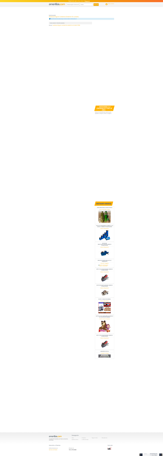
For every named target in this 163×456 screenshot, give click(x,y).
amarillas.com (57, 4)
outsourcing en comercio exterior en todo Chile (66, 25)
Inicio (73, 437)
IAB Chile (109, 448)
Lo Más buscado (85, 439)
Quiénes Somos (75, 439)
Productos (84, 437)
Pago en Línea (95, 437)
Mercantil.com (104, 437)
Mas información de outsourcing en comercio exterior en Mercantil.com (64, 18)
